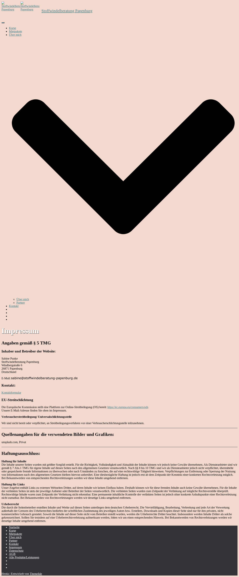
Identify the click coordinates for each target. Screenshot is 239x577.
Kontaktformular (11, 392)
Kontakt (13, 306)
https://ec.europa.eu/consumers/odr (127, 407)
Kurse (12, 28)
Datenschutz (16, 550)
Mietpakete (15, 31)
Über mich (22, 299)
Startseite (14, 527)
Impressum (15, 547)
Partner (20, 302)
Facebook (12, 565)
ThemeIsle (36, 573)
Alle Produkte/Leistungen (24, 557)
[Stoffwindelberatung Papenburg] (119, 10)
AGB (12, 554)
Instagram (12, 562)
